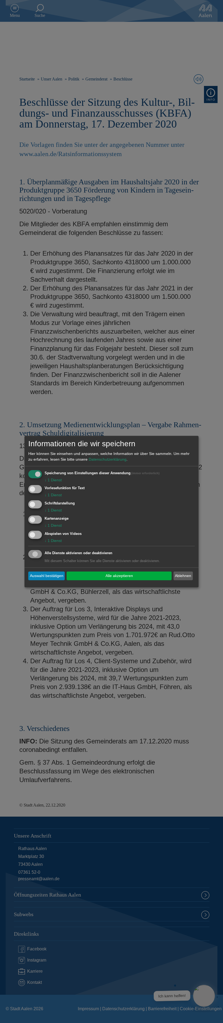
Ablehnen (183, 576)
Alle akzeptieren (119, 576)
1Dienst (53, 480)
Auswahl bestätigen (46, 576)
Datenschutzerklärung (107, 459)
